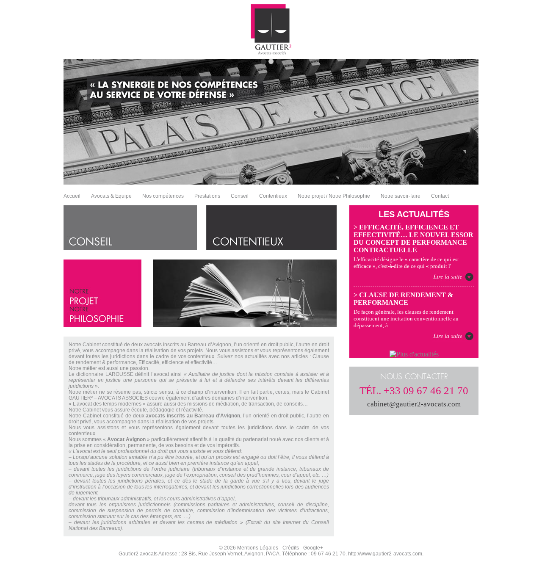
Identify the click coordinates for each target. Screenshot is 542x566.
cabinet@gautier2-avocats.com (414, 404)
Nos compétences (163, 196)
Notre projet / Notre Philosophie (334, 196)
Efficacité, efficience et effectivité (175, 362)
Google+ (313, 548)
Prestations (207, 196)
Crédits (290, 548)
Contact (440, 196)
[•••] (271, 122)
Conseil (240, 196)
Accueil (72, 196)
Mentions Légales (257, 548)
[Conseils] (130, 247)
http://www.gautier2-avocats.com (385, 554)
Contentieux (273, 196)
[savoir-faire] (245, 325)
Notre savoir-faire (400, 196)
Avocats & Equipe (111, 196)
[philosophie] (102, 325)
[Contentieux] (271, 247)
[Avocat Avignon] (271, 52)
